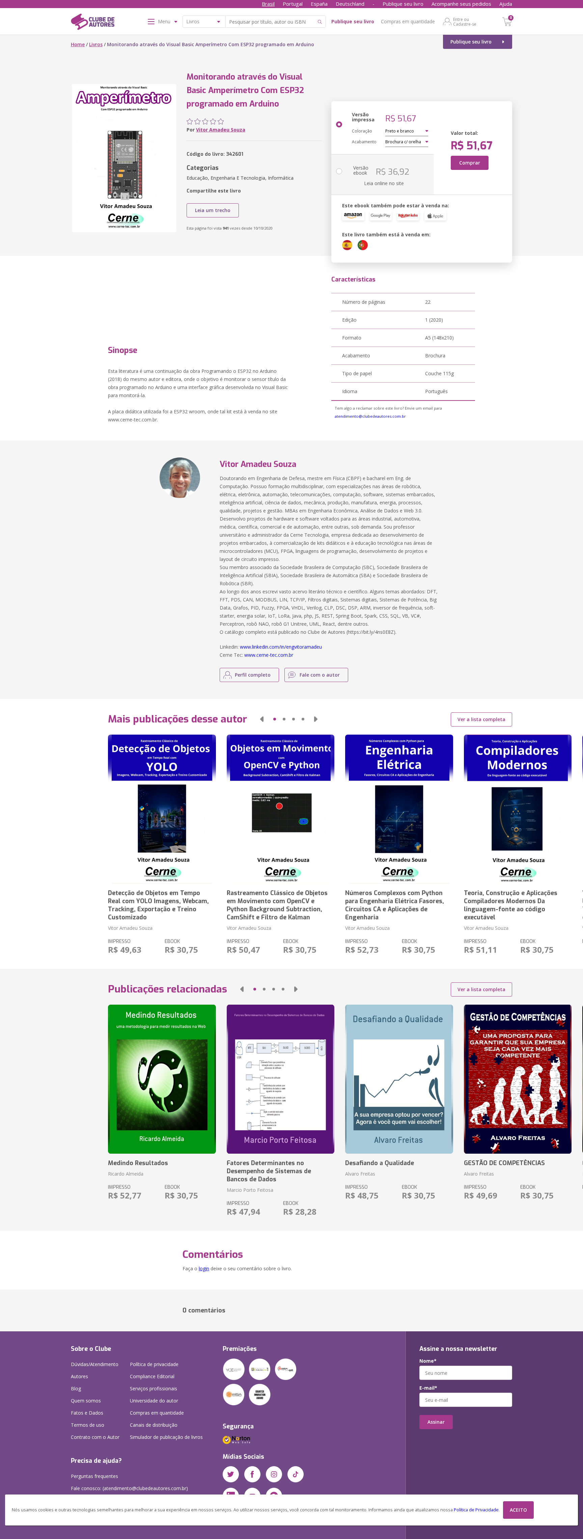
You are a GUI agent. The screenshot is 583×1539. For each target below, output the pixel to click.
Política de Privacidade (476, 1510)
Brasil (268, 3)
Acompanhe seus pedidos (461, 3)
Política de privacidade (154, 1364)
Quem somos (86, 1400)
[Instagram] (274, 1474)
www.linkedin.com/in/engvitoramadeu (281, 647)
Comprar (469, 162)
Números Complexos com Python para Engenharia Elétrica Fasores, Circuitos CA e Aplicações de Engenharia (394, 905)
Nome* (428, 1361)
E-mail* (428, 1388)
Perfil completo (253, 675)
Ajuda (505, 3)
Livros (96, 44)
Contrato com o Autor (95, 1437)
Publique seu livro (403, 3)
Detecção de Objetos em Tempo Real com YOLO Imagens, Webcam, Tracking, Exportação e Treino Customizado (158, 905)
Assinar (436, 1422)
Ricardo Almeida (125, 1174)
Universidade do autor (154, 1400)
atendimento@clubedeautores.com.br (370, 416)
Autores (79, 1376)
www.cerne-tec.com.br (268, 655)
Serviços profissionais (153, 1388)
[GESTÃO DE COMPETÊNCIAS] (518, 1079)
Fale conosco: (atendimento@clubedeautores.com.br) (129, 1488)
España (319, 3)
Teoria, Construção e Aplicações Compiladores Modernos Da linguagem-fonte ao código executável (510, 905)
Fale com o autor (320, 675)
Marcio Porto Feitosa (250, 1190)
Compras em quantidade (408, 21)
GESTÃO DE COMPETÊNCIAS (504, 1163)
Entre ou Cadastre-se (464, 22)
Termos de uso (87, 1425)
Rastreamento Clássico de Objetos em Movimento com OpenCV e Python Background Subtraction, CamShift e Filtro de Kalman (277, 905)
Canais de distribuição (153, 1425)
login (204, 1268)
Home (78, 44)
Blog (76, 1388)
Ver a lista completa (481, 719)
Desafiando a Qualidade (379, 1163)
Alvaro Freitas (360, 1174)
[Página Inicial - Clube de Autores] (92, 22)
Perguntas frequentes (94, 1476)
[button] (262, 719)
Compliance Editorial (152, 1376)
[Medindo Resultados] (162, 1079)
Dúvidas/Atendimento (94, 1364)
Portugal (293, 3)
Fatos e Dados (87, 1413)
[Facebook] (252, 1474)
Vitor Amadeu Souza (220, 129)
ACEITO (518, 1510)
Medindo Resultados (138, 1163)
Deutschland (350, 3)
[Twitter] (231, 1474)
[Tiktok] (295, 1474)
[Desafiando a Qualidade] (399, 1079)
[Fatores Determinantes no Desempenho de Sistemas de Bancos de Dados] (280, 1079)
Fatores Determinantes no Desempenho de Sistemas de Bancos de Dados (269, 1171)
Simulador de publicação (166, 1437)
